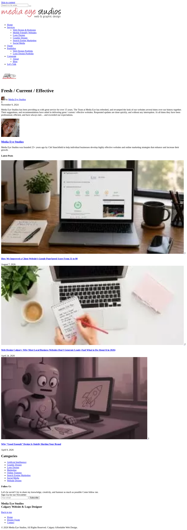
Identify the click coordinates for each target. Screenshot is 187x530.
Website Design (14, 480)
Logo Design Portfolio (23, 53)
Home (10, 24)
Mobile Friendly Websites (25, 32)
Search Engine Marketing (24, 40)
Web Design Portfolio (23, 51)
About (16, 59)
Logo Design (19, 35)
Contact (10, 522)
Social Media (19, 43)
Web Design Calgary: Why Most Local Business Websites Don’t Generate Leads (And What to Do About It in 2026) (58, 350)
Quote (10, 46)
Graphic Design (20, 38)
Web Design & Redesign (24, 30)
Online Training (14, 472)
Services (11, 27)
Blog (15, 61)
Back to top (6, 512)
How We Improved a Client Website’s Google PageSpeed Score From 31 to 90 (39, 258)
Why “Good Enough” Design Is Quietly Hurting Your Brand (31, 444)
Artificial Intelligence (16, 462)
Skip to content (8, 2)
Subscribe (34, 498)
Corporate (11, 56)
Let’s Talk (11, 64)
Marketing (12, 470)
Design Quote (13, 520)
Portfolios (11, 48)
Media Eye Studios (17, 99)
